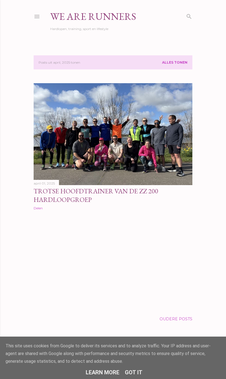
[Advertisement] (113, 262)
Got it (133, 372)
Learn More (102, 372)
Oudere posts (176, 318)
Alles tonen (174, 62)
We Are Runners (93, 16)
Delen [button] (38, 208)
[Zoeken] (189, 15)
